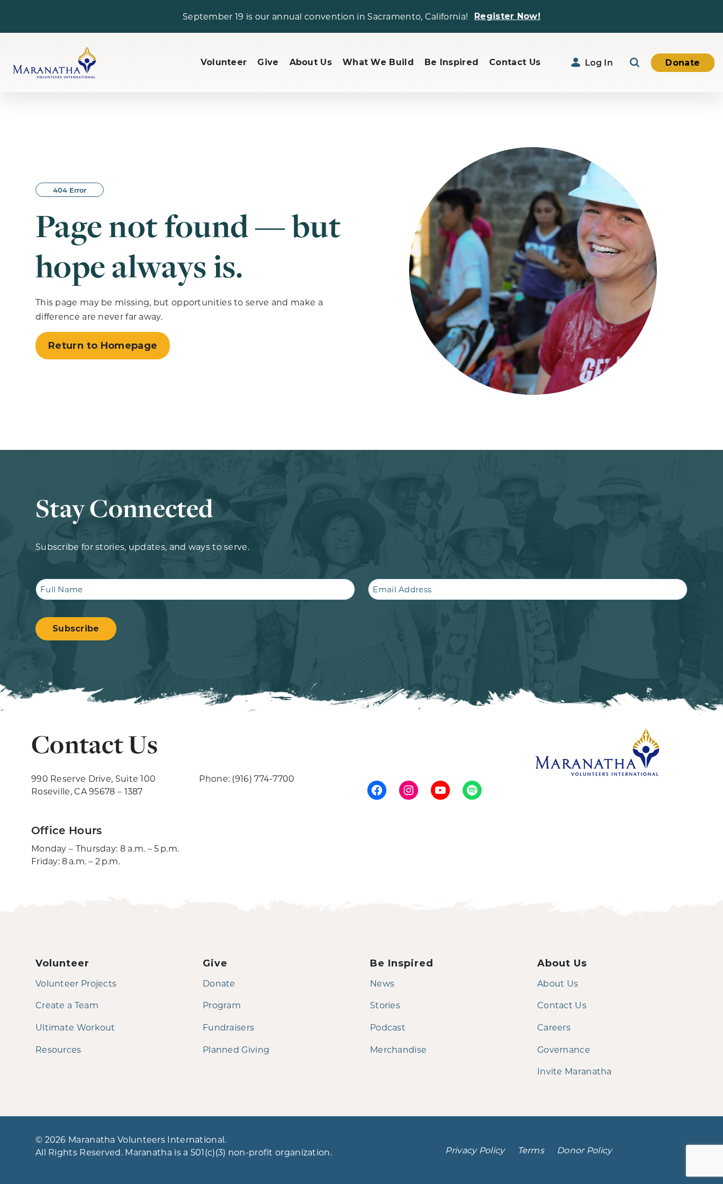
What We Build (378, 62)
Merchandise (398, 1049)
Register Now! (507, 16)
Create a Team (66, 1004)
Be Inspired (451, 62)
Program (222, 1004)
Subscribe (76, 628)
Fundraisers (228, 1027)
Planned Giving (236, 1049)
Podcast (387, 1027)
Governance (563, 1049)
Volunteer (224, 62)
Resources (58, 1049)
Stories (385, 1004)
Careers (554, 1027)
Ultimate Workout (75, 1027)
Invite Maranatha (574, 1071)
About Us (311, 62)
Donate (682, 63)
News (382, 983)
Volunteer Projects (75, 983)
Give (267, 62)
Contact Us (514, 62)
